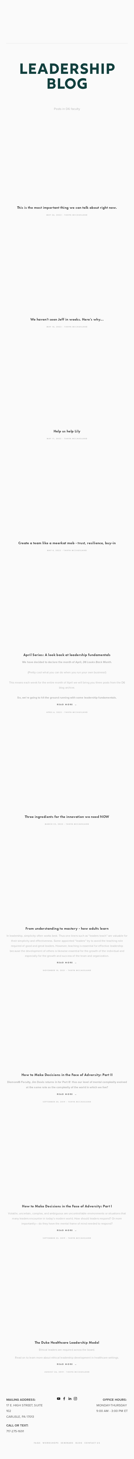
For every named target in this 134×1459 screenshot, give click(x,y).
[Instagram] (75, 1398)
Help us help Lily (67, 431)
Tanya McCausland (76, 215)
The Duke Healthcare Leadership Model (67, 1342)
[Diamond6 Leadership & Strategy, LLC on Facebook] (64, 1398)
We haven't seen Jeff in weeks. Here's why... (67, 319)
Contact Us (92, 1443)
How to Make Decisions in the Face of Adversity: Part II (67, 1075)
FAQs (37, 1443)
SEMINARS (67, 1443)
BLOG (79, 1443)
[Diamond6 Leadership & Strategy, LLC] (58, 1398)
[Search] (37, 18)
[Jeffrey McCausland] (70, 1398)
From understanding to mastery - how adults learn (67, 928)
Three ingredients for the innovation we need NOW (67, 817)
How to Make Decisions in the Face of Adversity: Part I (67, 1206)
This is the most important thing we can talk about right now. (67, 207)
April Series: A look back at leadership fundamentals (67, 655)
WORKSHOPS (51, 1443)
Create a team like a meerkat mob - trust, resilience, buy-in (67, 543)
